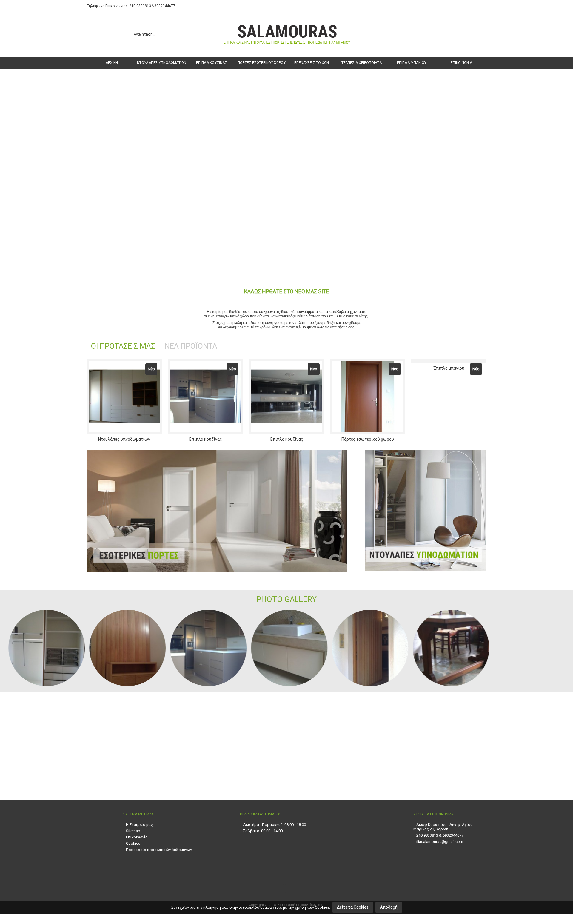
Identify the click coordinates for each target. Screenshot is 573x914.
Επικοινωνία (137, 837)
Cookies (133, 843)
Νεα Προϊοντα (190, 346)
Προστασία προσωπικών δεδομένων (159, 849)
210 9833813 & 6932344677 (439, 835)
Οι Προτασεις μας (123, 346)
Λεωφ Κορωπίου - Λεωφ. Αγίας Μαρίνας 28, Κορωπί (442, 826)
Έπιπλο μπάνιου (448, 439)
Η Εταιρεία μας (139, 824)
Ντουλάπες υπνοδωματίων (124, 439)
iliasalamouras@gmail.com (439, 841)
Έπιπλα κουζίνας (205, 439)
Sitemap (133, 831)
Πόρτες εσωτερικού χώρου (367, 439)
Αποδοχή (389, 907)
